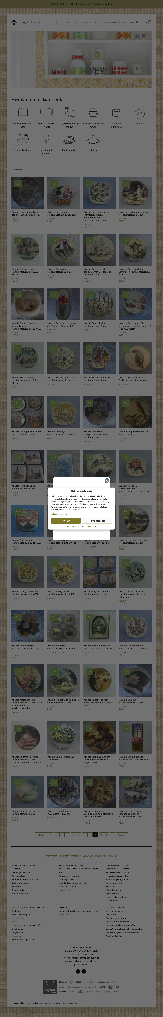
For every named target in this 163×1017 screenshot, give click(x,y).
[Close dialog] (107, 480)
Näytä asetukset (97, 520)
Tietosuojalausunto (89, 526)
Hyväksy (66, 520)
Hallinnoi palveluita (59, 514)
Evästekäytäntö (72, 526)
